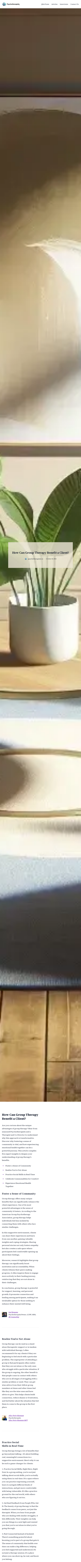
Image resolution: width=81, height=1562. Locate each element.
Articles (54, 4)
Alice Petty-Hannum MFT (18, 1420)
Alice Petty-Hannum (16, 1415)
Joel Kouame (13, 1312)
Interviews (64, 4)
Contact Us (74, 4)
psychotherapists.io (35, 559)
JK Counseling (13, 1317)
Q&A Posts (45, 4)
